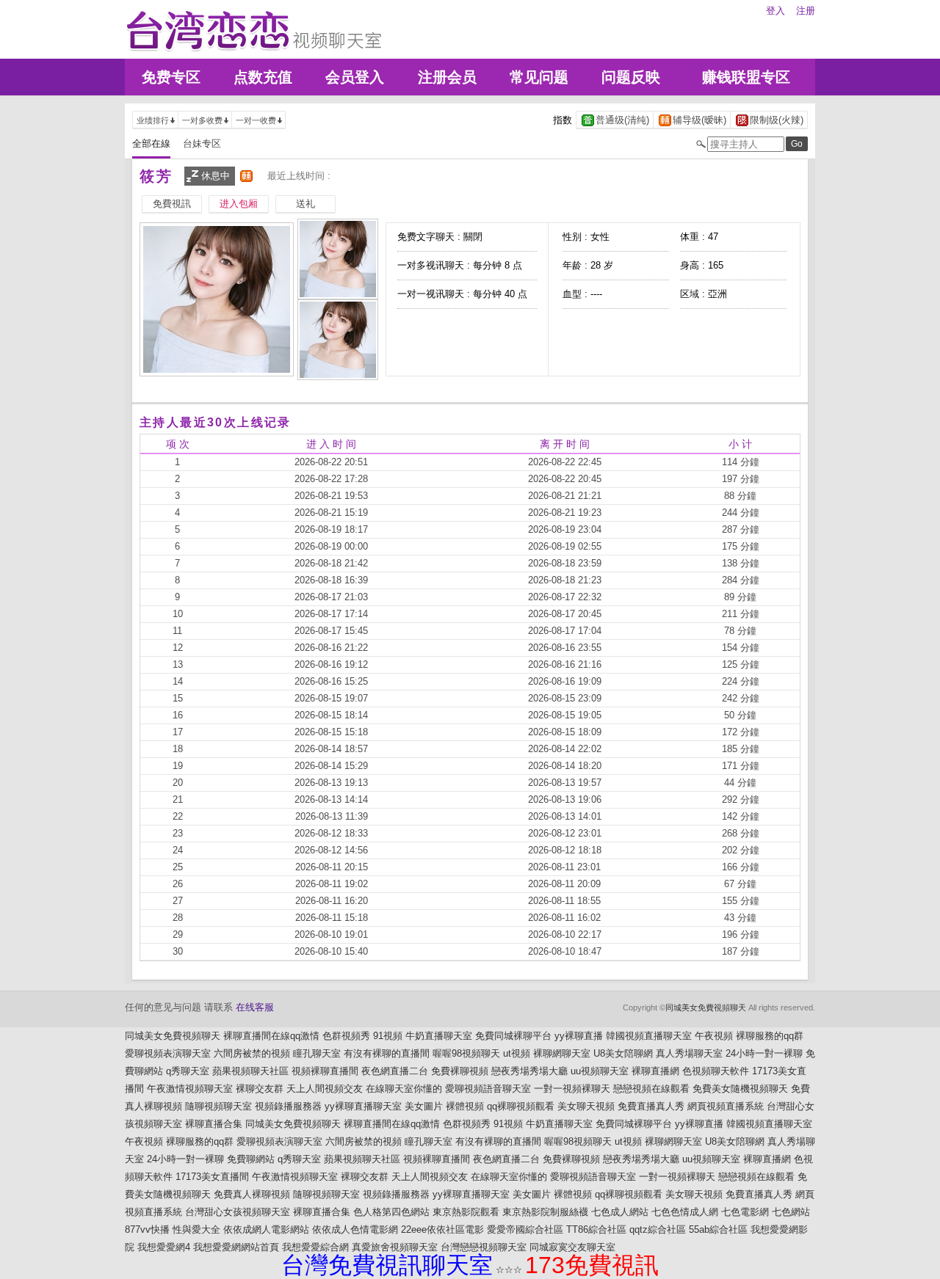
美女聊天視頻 (586, 1106)
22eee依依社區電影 (442, 1229)
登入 (775, 10)
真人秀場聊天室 (689, 1053)
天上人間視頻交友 (324, 1088)
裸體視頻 (465, 1106)
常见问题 (539, 77)
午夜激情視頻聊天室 (190, 1088)
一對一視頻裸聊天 (572, 1088)
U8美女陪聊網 (623, 1053)
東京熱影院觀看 (466, 1211)
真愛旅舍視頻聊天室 (395, 1247)
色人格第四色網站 (391, 1211)
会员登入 (354, 77)
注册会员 (447, 77)
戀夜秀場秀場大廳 (529, 1070)
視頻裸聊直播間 (325, 1070)
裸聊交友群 (259, 1088)
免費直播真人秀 (651, 1106)
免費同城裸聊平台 (513, 1035)
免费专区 (171, 77)
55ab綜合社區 (718, 1229)
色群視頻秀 (346, 1035)
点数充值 (263, 77)
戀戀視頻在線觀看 (651, 1088)
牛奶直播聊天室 (438, 1035)
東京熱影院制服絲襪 (545, 1211)
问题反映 (630, 77)
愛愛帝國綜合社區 (525, 1229)
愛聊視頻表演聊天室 (168, 1053)
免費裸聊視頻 (459, 1070)
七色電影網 (745, 1211)
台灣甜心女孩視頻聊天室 (237, 1211)
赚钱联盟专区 (746, 77)
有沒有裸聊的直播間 (387, 1053)
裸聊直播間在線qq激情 (271, 1035)
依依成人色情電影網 (355, 1229)
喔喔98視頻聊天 (466, 1053)
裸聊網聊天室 (561, 1053)
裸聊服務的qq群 (769, 1035)
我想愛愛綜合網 (315, 1247)
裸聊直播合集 (213, 1123)
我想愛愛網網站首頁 (236, 1247)
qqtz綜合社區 (657, 1229)
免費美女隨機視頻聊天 (740, 1088)
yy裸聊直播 (578, 1035)
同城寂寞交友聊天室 (572, 1247)
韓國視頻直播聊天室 (649, 1035)
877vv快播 (147, 1229)
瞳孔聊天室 (317, 1053)
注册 (805, 10)
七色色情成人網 (684, 1211)
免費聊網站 (251, 1159)
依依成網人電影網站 (266, 1229)
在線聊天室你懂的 (404, 1088)
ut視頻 (516, 1053)
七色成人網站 (619, 1211)
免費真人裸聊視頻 (252, 1194)
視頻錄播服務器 (288, 1106)
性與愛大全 (196, 1229)
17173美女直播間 (212, 1176)
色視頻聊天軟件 (715, 1070)
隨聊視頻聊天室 (218, 1106)
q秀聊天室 (187, 1070)
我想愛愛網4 (163, 1247)
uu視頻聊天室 (600, 1070)
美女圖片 (424, 1106)
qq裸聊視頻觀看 (520, 1106)
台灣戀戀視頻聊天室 (484, 1247)
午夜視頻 (714, 1035)
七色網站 (791, 1211)
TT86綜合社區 (596, 1229)
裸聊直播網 (655, 1070)
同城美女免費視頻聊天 (705, 1007)
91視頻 (387, 1035)
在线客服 (255, 1007)
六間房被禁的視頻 (252, 1053)
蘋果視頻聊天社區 (250, 1070)
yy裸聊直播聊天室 (363, 1106)
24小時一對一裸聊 (764, 1053)
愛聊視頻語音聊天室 (488, 1088)
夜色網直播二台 (394, 1070)
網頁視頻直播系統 (725, 1106)
